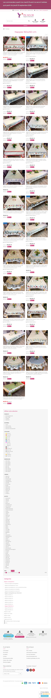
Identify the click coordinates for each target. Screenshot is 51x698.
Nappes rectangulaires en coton (11, 585)
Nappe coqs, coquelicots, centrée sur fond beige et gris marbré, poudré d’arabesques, (13, 80)
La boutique (16, 10)
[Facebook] (27, 670)
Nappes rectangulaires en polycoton (12, 591)
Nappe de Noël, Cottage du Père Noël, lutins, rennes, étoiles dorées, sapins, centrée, (14, 133)
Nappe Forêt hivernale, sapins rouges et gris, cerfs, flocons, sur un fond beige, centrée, (36, 293)
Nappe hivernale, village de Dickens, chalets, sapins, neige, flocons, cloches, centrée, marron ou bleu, (36, 212)
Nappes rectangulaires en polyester (12, 589)
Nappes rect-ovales (8, 613)
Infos (6, 622)
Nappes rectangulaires (9, 581)
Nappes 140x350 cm (9, 602)
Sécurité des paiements (31, 656)
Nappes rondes (7, 611)
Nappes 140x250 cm (9, 598)
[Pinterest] (33, 670)
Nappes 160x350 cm (9, 609)
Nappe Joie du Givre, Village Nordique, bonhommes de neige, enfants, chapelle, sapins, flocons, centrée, (37, 373)
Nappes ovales (7, 615)
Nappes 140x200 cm (9, 596)
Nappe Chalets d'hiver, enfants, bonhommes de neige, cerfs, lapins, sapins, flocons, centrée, (13, 266)
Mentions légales (7, 662)
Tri (46, 34)
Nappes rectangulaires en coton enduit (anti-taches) (15, 587)
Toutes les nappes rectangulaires (11, 583)
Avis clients (5, 652)
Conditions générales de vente (33, 658)
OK (20, 673)
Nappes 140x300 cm (9, 600)
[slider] (6, 572)
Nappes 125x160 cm (9, 594)
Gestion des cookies (7, 660)
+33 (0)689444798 (20, 634)
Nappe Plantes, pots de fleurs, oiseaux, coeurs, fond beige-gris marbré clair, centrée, (13, 347)
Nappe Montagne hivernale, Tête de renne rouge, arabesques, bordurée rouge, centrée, (14, 160)
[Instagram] (30, 670)
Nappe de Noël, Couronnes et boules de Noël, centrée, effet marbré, (35, 80)
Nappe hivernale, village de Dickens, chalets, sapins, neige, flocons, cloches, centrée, (36, 266)
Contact (37, 10)
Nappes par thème (8, 619)
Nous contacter (20, 636)
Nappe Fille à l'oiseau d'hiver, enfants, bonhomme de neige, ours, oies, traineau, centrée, (37, 133)
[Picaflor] (3, 28)
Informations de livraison (31, 652)
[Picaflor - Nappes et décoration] (25, 15)
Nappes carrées (7, 617)
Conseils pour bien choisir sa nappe (12, 621)
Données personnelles (8, 658)
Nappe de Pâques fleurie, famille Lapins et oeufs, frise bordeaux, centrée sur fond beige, (14, 53)
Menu (26, 25)
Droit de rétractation (30, 654)
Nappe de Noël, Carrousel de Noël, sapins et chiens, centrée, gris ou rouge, (36, 53)
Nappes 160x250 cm (9, 606)
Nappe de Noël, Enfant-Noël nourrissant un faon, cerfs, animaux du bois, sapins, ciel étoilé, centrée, (36, 160)
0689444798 (27, 10)
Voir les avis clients (9, 635)
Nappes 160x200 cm (9, 604)
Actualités (5, 654)
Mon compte (29, 650)
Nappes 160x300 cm (9, 607)
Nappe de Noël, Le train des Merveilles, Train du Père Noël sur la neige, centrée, (14, 373)
